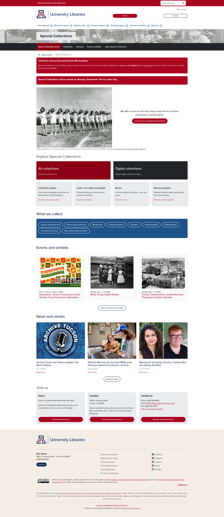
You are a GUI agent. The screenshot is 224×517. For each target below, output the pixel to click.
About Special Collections (116, 47)
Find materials (43, 25)
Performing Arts (151, 225)
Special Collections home (49, 47)
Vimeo (157, 466)
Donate (175, 16)
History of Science (116, 225)
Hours (41, 395)
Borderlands (98, 225)
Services (80, 47)
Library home (46, 55)
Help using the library (109, 458)
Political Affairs (170, 225)
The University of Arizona (130, 508)
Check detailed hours (60, 419)
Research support (98, 25)
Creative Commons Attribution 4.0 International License (130, 480)
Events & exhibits (94, 47)
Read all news (112, 379)
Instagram (158, 458)
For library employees (109, 473)
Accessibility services (109, 466)
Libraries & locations (138, 25)
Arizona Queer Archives (76, 225)
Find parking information (112, 419)
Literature (134, 225)
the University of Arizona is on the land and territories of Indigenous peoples (91, 493)
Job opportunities (108, 469)
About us (154, 25)
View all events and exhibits (112, 308)
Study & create (80, 25)
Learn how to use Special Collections (150, 121)
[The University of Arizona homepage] (52, 3)
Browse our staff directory (163, 419)
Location (94, 395)
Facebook (158, 454)
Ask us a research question (152, 409)
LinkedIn (157, 462)
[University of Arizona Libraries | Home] (60, 14)
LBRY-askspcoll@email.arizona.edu (160, 403)
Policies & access (108, 462)
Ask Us (125, 16)
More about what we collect (76, 231)
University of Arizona (49, 231)
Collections (68, 47)
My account (181, 9)
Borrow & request (61, 25)
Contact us (147, 395)
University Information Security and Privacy (112, 505)
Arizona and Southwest (50, 225)
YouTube (157, 469)
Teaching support (117, 25)
